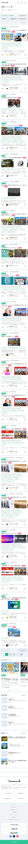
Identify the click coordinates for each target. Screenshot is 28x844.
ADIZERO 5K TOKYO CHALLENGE (9, 97)
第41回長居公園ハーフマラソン (8, 275)
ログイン (21, 3)
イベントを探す (7, 793)
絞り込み (15, 841)
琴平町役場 (11, 353)
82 (15, 55)
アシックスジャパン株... (13, 487)
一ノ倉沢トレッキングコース (14, 745)
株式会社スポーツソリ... (13, 147)
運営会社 (14, 817)
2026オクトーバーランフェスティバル (9, 125)
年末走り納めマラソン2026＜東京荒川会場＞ (11, 565)
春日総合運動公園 (12, 714)
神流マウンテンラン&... (13, 265)
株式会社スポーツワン (13, 295)
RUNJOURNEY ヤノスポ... (14, 54)
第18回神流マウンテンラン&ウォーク (9, 247)
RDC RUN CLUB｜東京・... (14, 87)
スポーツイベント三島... (13, 644)
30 (15, 355)
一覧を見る (23, 660)
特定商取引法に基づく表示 (14, 819)
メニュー (25, 3)
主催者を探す (20, 793)
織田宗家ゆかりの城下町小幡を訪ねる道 (17, 737)
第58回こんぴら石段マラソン (7, 336)
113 (15, 645)
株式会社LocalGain (13, 616)
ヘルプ (14, 804)
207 (16, 205)
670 (16, 557)
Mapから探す (23, 22)
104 (16, 116)
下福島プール (11, 699)
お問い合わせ (14, 807)
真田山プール (11, 722)
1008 (16, 488)
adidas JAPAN (12, 115)
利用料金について (14, 809)
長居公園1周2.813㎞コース (14, 752)
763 (16, 618)
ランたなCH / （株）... (13, 555)
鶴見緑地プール (11, 707)
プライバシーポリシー (14, 814)
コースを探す (20, 798)
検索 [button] (18, 3)
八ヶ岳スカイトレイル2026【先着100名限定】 (11, 157)
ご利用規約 (14, 812)
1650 (16, 296)
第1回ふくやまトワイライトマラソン (9, 533)
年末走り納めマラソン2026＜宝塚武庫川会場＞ (11, 428)
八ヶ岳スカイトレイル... (13, 175)
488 (16, 239)
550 (16, 89)
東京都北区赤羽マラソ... (13, 237)
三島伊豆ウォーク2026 (6, 626)
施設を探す (7, 798)
